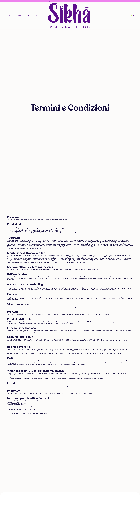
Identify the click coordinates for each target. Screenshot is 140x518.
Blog (33, 15)
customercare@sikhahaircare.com (38, 413)
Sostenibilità (18, 15)
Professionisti (26, 15)
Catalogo (38, 15)
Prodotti (11, 15)
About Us (4, 15)
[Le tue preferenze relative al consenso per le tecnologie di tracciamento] (138, 516)
